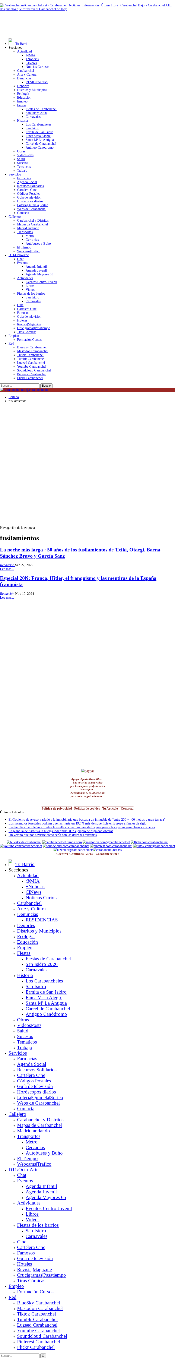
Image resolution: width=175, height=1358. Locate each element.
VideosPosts (25, 155)
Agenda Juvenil (36, 270)
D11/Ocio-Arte (19, 255)
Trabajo (22, 170)
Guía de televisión (29, 197)
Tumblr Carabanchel (31, 359)
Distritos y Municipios (32, 90)
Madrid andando (28, 228)
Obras (21, 151)
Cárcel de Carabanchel (41, 143)
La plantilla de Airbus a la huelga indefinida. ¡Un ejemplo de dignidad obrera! (61, 831)
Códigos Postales (28, 193)
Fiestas (21, 105)
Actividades (25, 278)
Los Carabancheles (38, 124)
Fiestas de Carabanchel (41, 109)
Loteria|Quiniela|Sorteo (32, 205)
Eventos (22, 263)
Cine (20, 305)
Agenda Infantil (36, 266)
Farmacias (24, 178)
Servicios (15, 174)
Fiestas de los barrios (31, 293)
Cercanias (32, 239)
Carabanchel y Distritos (33, 220)
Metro (30, 236)
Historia (22, 120)
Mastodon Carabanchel (32, 351)
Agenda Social (27, 182)
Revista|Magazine (29, 324)
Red (11, 343)
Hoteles (22, 320)
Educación (24, 97)
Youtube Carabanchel (31, 366)
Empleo (22, 101)
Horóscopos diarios (30, 201)
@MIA (30, 55)
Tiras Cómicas (26, 332)
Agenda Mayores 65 (39, 274)
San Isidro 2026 (36, 113)
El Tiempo (24, 247)
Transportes (25, 232)
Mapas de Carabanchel (32, 224)
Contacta (23, 213)
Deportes (23, 86)
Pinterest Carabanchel (31, 374)
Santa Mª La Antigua (40, 140)
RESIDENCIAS (37, 82)
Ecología (23, 93)
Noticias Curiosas (37, 67)
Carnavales (33, 116)
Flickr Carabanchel (30, 378)
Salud (21, 159)
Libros (30, 286)
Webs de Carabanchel (31, 209)
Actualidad (24, 51)
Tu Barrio (21, 43)
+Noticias (32, 59)
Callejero (15, 216)
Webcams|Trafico (28, 251)
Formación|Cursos (29, 339)
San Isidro (32, 128)
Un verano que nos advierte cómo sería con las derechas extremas (53, 835)
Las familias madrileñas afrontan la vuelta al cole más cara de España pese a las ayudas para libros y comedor (82, 827)
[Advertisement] (87, 24)
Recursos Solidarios (30, 186)
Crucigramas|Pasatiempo (33, 328)
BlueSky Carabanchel (32, 347)
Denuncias (24, 78)
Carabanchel (25, 70)
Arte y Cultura (26, 74)
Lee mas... (7, 569)
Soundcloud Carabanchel (34, 370)
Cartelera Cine (26, 189)
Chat (20, 259)
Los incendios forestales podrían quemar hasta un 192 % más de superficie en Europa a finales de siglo (77, 823)
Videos (30, 289)
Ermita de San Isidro (39, 132)
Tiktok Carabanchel (30, 355)
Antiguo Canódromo (40, 147)
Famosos (23, 312)
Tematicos (24, 166)
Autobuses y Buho (38, 243)
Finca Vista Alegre (38, 136)
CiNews (31, 63)
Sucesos (22, 163)
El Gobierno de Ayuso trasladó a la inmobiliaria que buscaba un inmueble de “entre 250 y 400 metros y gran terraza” (87, 819)
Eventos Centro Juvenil (41, 282)
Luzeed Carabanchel (31, 362)
